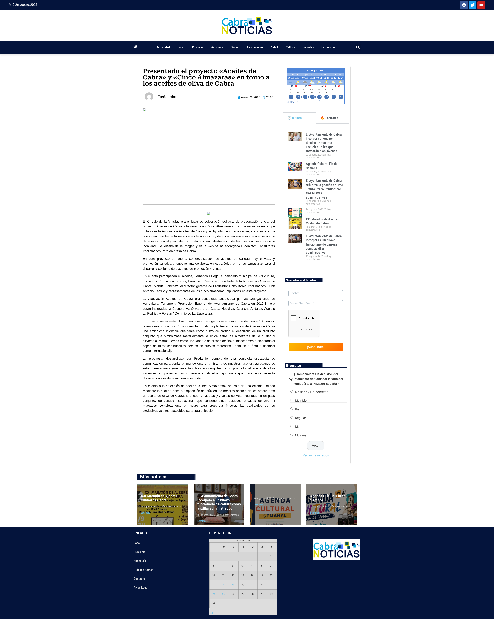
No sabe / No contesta (311, 392)
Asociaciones (255, 47)
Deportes (308, 47)
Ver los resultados (316, 455)
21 (252, 584)
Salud (274, 47)
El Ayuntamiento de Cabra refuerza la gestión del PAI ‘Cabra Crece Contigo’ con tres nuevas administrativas (324, 189)
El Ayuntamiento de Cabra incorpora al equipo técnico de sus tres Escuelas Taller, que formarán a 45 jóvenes (324, 142)
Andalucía (217, 47)
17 (213, 584)
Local (181, 47)
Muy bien (301, 400)
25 (223, 594)
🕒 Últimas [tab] (295, 118)
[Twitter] (472, 5)
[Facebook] (464, 5)
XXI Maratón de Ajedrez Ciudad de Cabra (322, 221)
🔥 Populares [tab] (329, 118)
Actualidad (163, 47)
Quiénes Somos (143, 570)
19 (233, 584)
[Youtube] (481, 5)
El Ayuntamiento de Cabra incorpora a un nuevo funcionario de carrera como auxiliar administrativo (324, 244)
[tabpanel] (316, 198)
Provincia (198, 47)
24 (213, 594)
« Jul (212, 613)
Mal (297, 426)
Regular (300, 418)
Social (235, 47)
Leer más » (146, 512)
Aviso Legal (141, 587)
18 (223, 584)
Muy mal (301, 435)
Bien (298, 409)
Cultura (290, 47)
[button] (358, 47)
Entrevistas (328, 47)
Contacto (139, 579)
